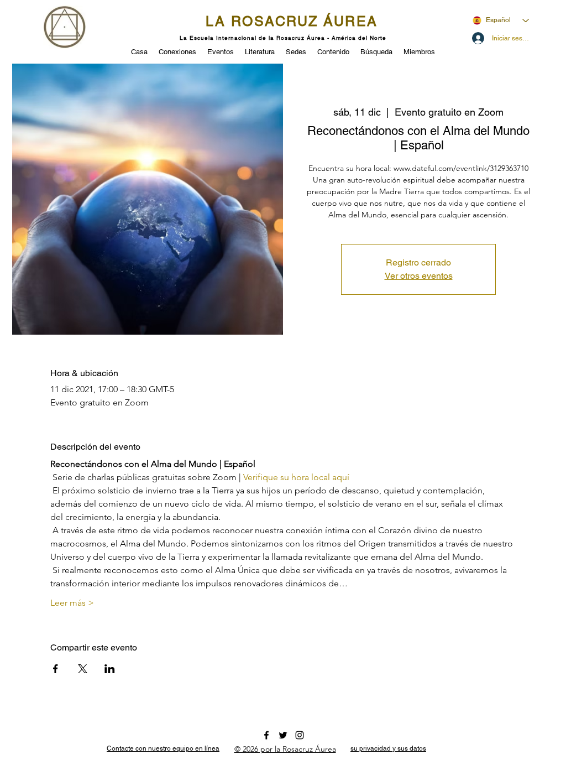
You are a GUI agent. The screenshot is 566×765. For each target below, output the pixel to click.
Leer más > (72, 602)
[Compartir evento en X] (82, 668)
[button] (220, 50)
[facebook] (266, 735)
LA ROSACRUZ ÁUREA (292, 21)
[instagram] (299, 735)
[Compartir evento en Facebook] (55, 668)
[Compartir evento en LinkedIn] (109, 668)
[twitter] (283, 735)
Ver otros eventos (419, 275)
